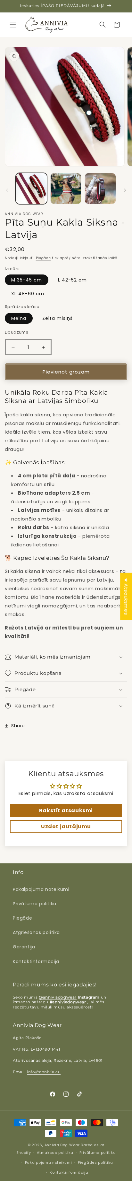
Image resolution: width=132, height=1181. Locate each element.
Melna (18, 318)
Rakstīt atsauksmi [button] (66, 810)
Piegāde (43, 258)
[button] (13, 25)
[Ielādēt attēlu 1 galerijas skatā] (31, 188)
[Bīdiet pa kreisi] (7, 190)
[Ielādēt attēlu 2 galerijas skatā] (66, 188)
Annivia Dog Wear (63, 1144)
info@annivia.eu (44, 1071)
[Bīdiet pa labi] (125, 190)
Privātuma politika (34, 903)
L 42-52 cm (72, 280)
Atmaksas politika (55, 1152)
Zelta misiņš (57, 318)
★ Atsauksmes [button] (126, 596)
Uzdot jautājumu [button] (66, 826)
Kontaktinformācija (36, 961)
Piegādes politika (95, 1162)
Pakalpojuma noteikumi (41, 889)
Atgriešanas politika (36, 932)
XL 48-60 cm (27, 293)
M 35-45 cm (26, 280)
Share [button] (18, 725)
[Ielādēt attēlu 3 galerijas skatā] (100, 188)
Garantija (24, 947)
